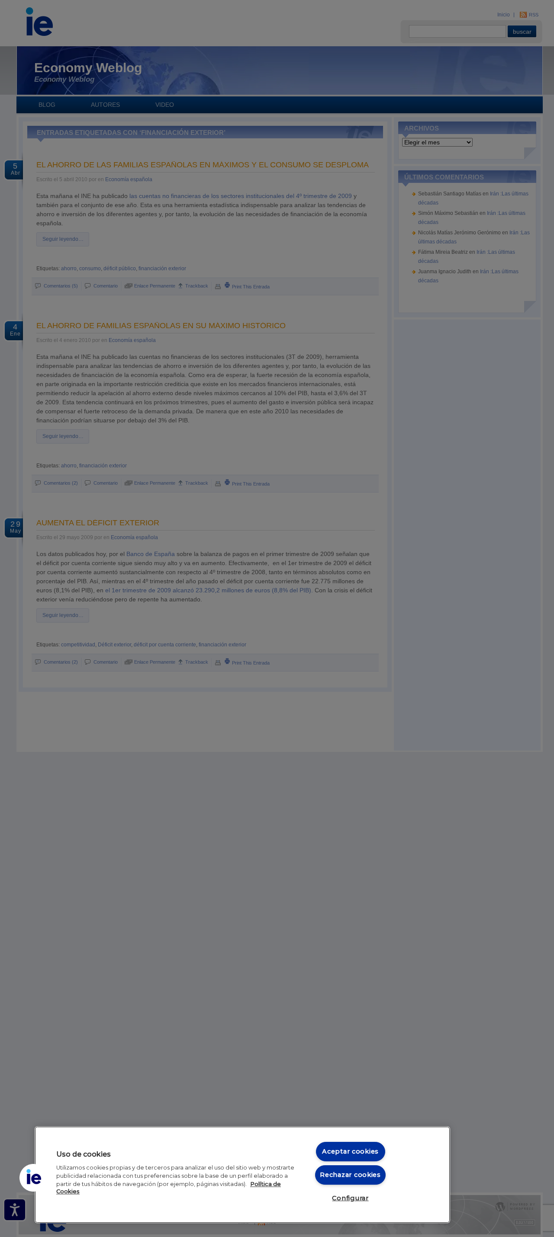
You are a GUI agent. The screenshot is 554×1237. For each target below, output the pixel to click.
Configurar (350, 1198)
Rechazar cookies (350, 1175)
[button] (33, 1178)
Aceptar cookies (350, 1151)
